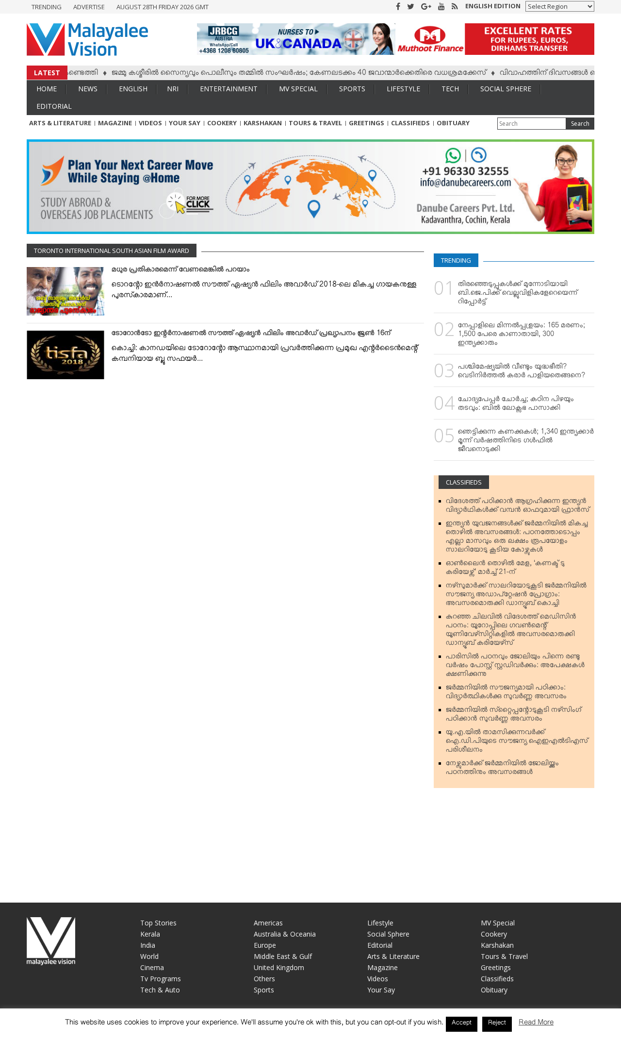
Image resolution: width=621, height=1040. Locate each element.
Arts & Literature (60, 122)
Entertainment (229, 88)
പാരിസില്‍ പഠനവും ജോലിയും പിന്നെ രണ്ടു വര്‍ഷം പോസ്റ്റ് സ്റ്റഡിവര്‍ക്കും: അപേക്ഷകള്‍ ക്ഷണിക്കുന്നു (515, 667)
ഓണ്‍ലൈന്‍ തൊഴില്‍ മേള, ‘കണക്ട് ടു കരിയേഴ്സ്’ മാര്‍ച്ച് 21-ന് (505, 569)
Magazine (115, 122)
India (147, 945)
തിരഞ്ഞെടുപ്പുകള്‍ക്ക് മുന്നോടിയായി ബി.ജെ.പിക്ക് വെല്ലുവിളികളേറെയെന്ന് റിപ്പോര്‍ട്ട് (517, 295)
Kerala (150, 934)
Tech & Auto (160, 989)
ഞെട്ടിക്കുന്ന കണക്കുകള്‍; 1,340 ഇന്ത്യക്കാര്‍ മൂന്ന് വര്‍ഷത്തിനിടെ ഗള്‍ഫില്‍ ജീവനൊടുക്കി (526, 442)
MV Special (298, 88)
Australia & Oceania (285, 934)
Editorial (54, 106)
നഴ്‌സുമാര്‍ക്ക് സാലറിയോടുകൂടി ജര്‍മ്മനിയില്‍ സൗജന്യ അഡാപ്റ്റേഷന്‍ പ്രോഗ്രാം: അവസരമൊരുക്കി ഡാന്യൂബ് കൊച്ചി (516, 596)
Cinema (152, 967)
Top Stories (158, 922)
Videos (150, 122)
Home (46, 88)
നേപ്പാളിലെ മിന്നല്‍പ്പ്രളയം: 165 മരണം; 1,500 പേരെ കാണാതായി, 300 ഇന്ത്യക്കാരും (521, 336)
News (88, 88)
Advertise (89, 6)
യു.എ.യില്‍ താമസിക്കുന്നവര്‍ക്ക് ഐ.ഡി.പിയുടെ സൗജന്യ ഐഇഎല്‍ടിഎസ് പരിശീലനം (517, 743)
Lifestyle (403, 88)
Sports (352, 88)
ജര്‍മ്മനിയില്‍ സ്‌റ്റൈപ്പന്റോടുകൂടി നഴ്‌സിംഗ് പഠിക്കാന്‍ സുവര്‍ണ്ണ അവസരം (513, 716)
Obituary (453, 122)
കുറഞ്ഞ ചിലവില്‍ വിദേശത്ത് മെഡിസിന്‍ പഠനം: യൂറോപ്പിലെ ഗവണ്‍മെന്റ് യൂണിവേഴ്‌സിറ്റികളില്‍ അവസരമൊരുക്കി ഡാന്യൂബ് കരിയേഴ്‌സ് (511, 631)
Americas (268, 922)
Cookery (222, 122)
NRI (173, 88)
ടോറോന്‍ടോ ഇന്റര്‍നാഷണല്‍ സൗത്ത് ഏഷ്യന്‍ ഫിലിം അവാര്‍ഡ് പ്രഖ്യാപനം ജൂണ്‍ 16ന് (251, 335)
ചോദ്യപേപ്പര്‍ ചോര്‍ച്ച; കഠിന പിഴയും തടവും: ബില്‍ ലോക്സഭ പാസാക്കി (516, 405)
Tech (450, 88)
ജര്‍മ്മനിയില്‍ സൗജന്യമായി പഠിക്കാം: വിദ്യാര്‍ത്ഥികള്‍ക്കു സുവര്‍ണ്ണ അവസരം (506, 694)
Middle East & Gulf (283, 956)
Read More (536, 1024)
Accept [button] (462, 1024)
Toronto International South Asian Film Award (111, 250)
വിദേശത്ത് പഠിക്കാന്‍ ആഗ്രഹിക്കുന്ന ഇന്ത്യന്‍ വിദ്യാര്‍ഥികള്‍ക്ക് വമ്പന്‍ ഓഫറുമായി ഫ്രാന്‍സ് (517, 507)
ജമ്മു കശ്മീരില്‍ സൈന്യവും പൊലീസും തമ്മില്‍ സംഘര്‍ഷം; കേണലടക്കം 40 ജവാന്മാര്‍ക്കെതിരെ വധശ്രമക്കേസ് (280, 74)
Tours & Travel (315, 122)
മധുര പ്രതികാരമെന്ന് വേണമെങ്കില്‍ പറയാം (181, 271)
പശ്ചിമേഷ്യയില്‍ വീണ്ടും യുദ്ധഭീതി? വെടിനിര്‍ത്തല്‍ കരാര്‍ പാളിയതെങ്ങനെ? (521, 373)
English (133, 88)
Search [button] (580, 123)
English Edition (493, 5)
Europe (265, 945)
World (149, 956)
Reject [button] (497, 1024)
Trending (47, 6)
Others (264, 978)
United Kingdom (279, 967)
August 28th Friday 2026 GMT (162, 6)
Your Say (184, 122)
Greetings (366, 122)
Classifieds (410, 122)
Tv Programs (160, 978)
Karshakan (263, 122)
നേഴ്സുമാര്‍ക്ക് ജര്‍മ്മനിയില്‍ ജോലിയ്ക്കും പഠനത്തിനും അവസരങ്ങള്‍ (502, 769)
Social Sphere (505, 88)
